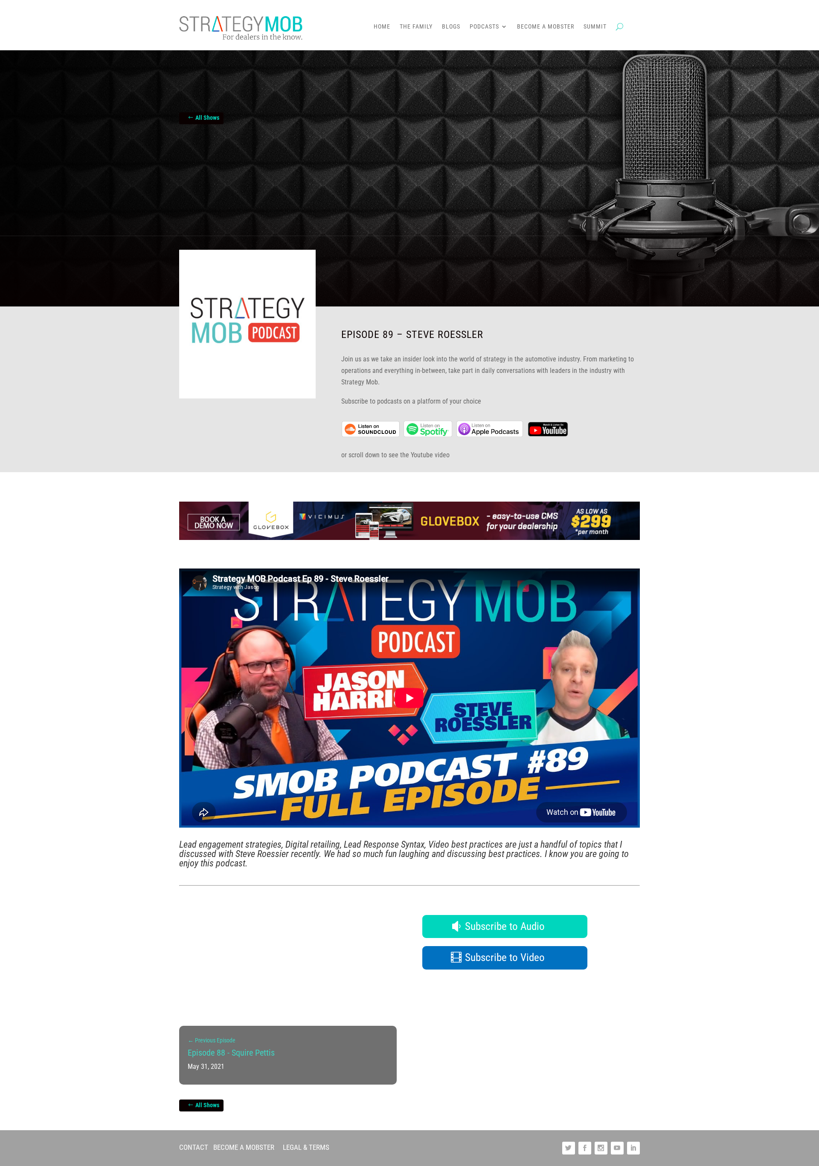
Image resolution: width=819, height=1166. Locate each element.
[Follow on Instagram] (601, 1148)
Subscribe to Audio (505, 926)
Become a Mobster (545, 26)
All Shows (207, 118)
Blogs (451, 26)
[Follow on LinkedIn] (633, 1148)
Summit (595, 26)
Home (382, 26)
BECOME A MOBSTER (243, 1147)
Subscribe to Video (505, 957)
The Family (416, 26)
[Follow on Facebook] (584, 1148)
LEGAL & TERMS (306, 1147)
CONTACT (193, 1147)
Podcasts (484, 26)
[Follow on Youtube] (617, 1148)
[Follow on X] (568, 1148)
